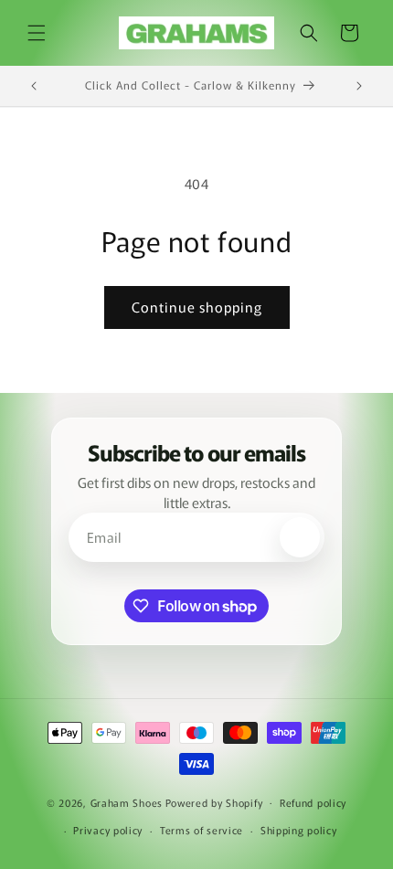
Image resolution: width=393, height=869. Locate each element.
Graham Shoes (126, 801)
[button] (36, 33)
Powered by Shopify (214, 801)
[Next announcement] (359, 86)
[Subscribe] (300, 537)
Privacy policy (108, 829)
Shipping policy (298, 829)
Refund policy (313, 802)
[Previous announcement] (34, 86)
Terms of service (201, 829)
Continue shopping (197, 306)
